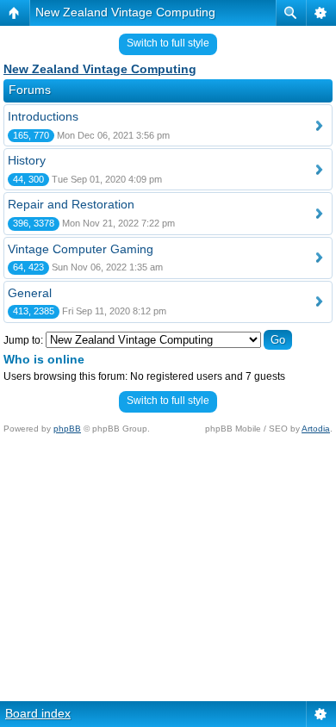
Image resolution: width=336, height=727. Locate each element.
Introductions (43, 116)
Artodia (316, 428)
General (30, 293)
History (27, 160)
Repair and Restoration (71, 204)
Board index (38, 713)
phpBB (67, 428)
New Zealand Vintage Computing (125, 12)
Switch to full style (168, 43)
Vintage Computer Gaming (80, 249)
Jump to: (23, 340)
